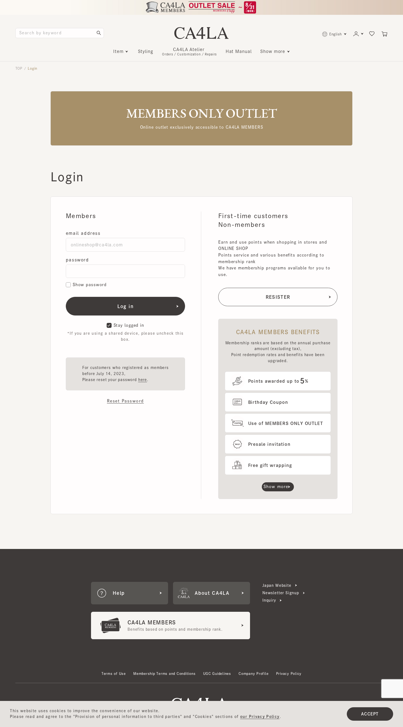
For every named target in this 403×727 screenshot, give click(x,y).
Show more (272, 51)
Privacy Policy (289, 673)
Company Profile (253, 673)
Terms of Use (113, 673)
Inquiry (269, 600)
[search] (99, 33)
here (142, 380)
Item (118, 51)
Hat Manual (239, 51)
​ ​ (189, 51)
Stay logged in (128, 325)
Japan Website (276, 585)
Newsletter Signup (280, 593)
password (77, 260)
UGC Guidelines (217, 673)
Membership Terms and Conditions (164, 673)
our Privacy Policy (259, 716)
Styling (145, 51)
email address (83, 233)
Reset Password (125, 401)
